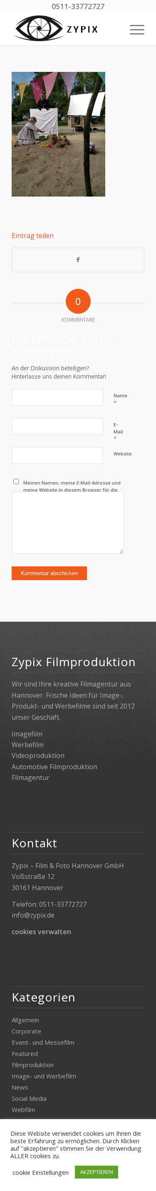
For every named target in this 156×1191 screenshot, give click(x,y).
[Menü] (132, 28)
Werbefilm (28, 744)
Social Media (29, 1098)
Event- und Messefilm (43, 1042)
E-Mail (118, 431)
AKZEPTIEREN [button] (96, 1172)
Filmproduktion (33, 1065)
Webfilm (23, 1109)
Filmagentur (31, 777)
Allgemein (25, 1020)
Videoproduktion (38, 755)
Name (120, 399)
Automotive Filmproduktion (54, 766)
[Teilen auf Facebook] (78, 259)
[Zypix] (65, 28)
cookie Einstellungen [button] (40, 1172)
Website (123, 453)
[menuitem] (132, 28)
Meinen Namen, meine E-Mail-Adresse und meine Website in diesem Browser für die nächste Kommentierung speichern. (72, 490)
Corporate (26, 1031)
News (20, 1087)
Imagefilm (27, 733)
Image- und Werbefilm (44, 1076)
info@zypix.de (33, 915)
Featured (25, 1053)
